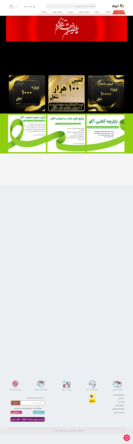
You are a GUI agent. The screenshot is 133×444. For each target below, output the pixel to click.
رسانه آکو (44, 12)
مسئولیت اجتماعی (119, 412)
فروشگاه (108, 12)
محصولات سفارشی (83, 12)
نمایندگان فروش (119, 405)
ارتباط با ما (121, 402)
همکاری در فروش (57, 12)
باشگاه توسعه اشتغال (118, 409)
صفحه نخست (120, 12)
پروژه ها (97, 12)
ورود (31, 6)
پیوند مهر (70, 12)
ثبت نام (26, 6)
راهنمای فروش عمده (118, 395)
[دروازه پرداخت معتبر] (92, 402)
